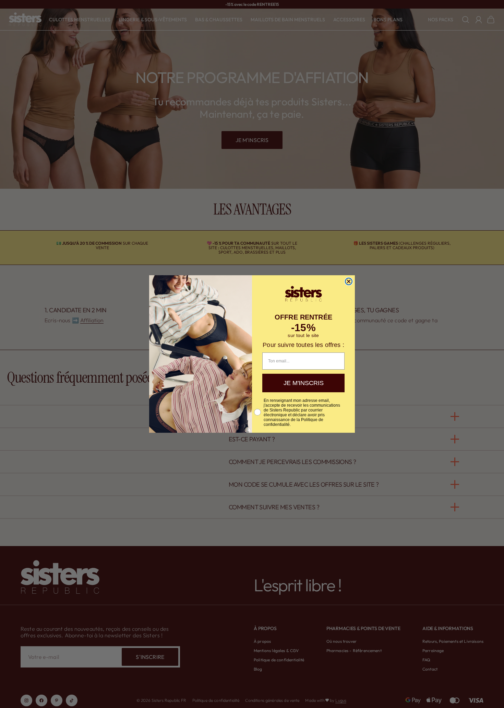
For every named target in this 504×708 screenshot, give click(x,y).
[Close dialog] (348, 281)
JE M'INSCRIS (304, 383)
